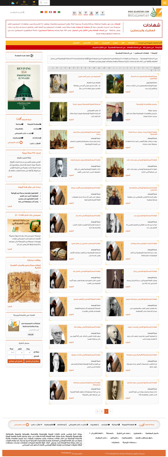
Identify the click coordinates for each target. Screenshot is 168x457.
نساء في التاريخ (123, 433)
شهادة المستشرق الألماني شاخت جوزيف (85, 355)
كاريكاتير (114, 438)
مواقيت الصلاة (24, 4)
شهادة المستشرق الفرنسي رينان (145, 271)
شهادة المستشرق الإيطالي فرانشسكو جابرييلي (143, 189)
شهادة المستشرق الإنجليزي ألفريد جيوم (85, 188)
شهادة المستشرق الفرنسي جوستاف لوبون (141, 299)
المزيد (127, 92)
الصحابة (109, 433)
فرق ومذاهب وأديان (144, 438)
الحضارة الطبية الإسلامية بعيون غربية (86, 104)
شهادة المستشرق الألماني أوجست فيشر (142, 327)
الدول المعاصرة (151, 433)
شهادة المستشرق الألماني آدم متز (88, 215)
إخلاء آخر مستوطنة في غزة (28, 202)
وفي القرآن (87, 30)
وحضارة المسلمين (46, 30)
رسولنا (78, 27)
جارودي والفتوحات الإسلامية (146, 104)
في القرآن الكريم (100, 47)
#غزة (96, 43)
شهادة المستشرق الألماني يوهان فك (87, 327)
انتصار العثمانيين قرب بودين (28, 199)
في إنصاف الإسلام (134, 47)
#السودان (105, 43)
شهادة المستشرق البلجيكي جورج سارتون (142, 383)
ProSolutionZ (67, 453)
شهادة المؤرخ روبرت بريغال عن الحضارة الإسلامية (142, 133)
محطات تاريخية (129, 442)
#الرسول (76, 43)
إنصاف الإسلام (98, 30)
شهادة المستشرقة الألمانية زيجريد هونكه (141, 355)
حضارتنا (87, 27)
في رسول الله (148, 47)
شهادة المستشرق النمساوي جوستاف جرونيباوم (86, 384)
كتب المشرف (100, 438)
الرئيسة (158, 47)
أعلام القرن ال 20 (95, 433)
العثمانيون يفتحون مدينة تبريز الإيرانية (24, 193)
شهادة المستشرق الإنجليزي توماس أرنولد (85, 160)
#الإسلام (131, 43)
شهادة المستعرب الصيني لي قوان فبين (85, 243)
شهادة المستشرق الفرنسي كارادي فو (86, 271)
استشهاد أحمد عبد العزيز (29, 196)
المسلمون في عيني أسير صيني (89, 76)
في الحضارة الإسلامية (116, 47)
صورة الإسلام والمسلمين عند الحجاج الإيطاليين (144, 77)
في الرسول (76, 30)
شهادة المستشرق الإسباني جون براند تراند (142, 160)
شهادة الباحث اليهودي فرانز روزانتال (144, 243)
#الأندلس (87, 43)
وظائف (34, 4)
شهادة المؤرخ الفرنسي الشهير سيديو (87, 299)
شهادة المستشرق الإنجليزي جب (145, 215)
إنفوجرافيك (126, 438)
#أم (123, 43)
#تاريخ (115, 43)
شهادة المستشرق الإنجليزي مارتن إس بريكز (86, 133)
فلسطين (137, 433)
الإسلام (117, 24)
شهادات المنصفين (142, 53)
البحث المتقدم (16, 12)
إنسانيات (115, 442)
